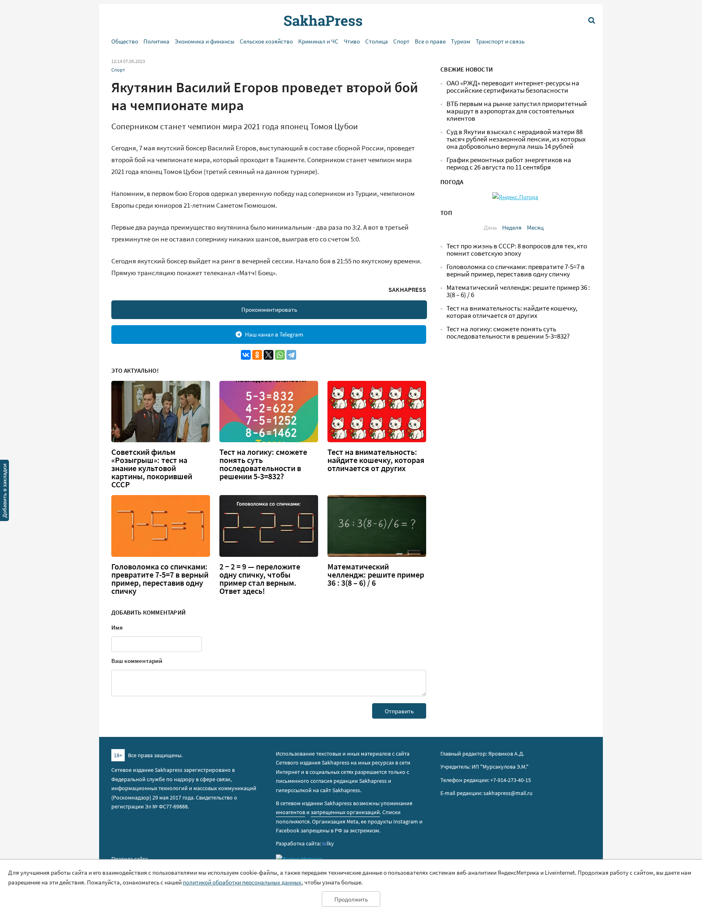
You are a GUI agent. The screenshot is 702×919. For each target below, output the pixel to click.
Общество (124, 41)
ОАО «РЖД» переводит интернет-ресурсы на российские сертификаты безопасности (512, 87)
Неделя (512, 227)
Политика (156, 41)
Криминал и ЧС (318, 41)
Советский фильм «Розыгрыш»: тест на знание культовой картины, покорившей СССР (151, 468)
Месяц (535, 227)
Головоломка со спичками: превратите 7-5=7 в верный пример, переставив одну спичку (159, 579)
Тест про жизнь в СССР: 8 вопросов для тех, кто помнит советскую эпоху (516, 250)
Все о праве (430, 41)
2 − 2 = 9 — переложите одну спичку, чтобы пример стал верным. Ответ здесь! (259, 579)
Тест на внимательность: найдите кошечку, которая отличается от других (376, 460)
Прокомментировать (269, 309)
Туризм (460, 41)
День (490, 227)
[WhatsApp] (280, 355)
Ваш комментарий (136, 661)
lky (328, 843)
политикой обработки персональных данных (242, 882)
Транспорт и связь (500, 41)
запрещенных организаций (345, 812)
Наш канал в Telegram (274, 334)
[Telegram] (291, 355)
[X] (268, 355)
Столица (376, 41)
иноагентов (290, 812)
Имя (117, 627)
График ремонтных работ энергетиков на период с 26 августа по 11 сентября (508, 164)
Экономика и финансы (204, 41)
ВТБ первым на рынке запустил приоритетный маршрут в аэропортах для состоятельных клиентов (516, 111)
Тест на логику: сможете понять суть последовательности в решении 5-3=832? (263, 464)
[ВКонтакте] (246, 355)
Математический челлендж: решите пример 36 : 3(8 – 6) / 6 (375, 575)
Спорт (401, 41)
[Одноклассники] (257, 355)
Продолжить (351, 899)
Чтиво (352, 41)
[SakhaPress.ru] (4, 492)
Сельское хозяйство (266, 41)
